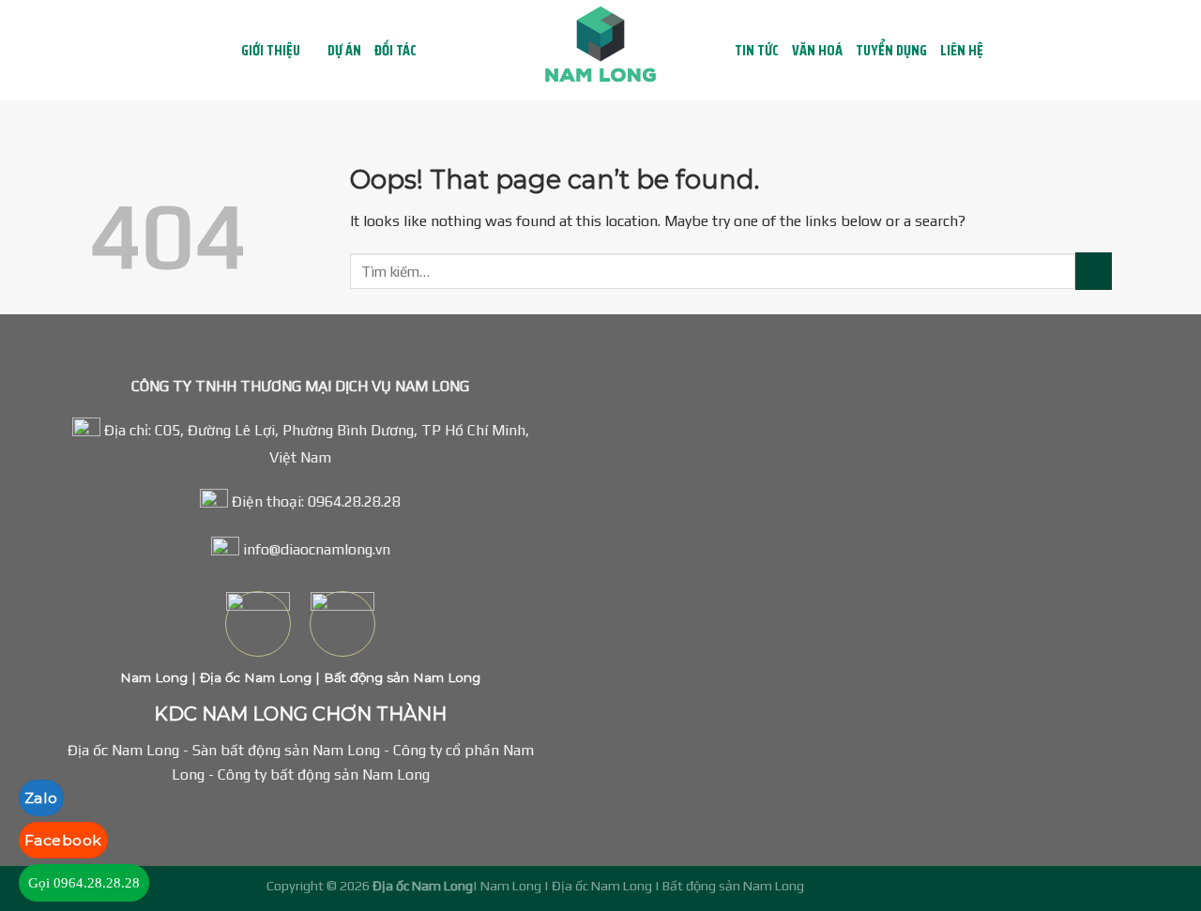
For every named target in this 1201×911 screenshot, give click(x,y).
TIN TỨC (757, 50)
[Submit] (1093, 270)
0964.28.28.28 (354, 501)
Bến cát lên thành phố (871, 885)
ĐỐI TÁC (395, 50)
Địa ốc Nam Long (254, 677)
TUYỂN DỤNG (891, 50)
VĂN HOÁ (817, 50)
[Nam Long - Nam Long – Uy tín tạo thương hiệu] (600, 50)
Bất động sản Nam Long (400, 677)
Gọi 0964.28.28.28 (84, 882)
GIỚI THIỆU (270, 50)
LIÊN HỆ (961, 50)
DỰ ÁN (344, 50)
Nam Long (154, 677)
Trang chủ (209, 50)
